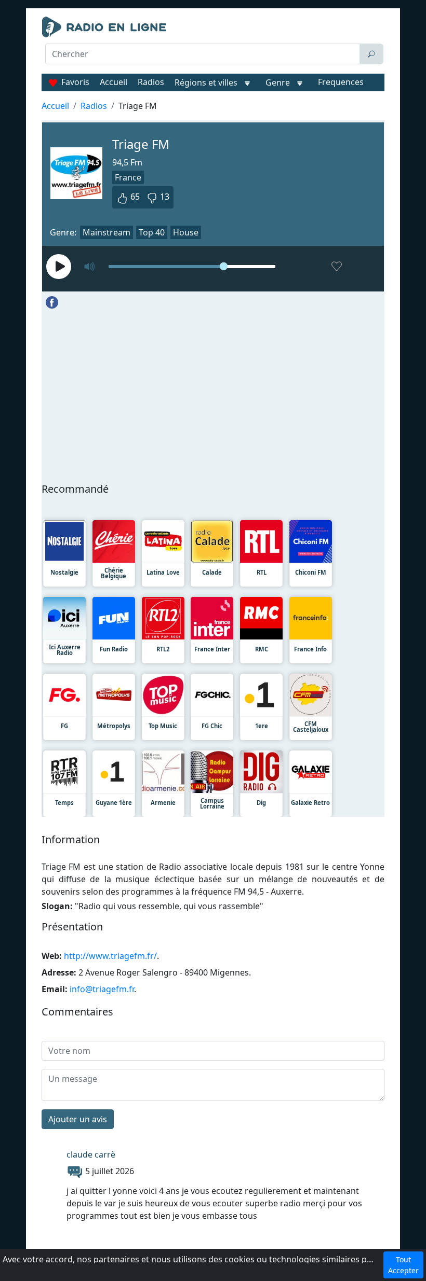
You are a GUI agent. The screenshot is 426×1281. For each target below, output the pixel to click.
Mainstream (106, 232)
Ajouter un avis (77, 1119)
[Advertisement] (213, 91)
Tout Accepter (403, 1265)
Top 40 (152, 232)
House (185, 232)
